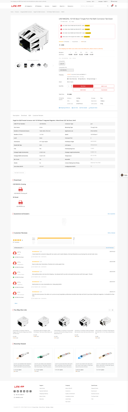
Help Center (42, 388)
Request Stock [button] (93, 107)
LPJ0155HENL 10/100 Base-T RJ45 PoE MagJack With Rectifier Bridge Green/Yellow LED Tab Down (22, 332)
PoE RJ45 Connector (19, 172)
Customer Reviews (38, 115)
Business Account (95, 393)
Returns (68, 107)
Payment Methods (44, 391)
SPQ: (68, 101)
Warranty (42, 399)
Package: (93, 98)
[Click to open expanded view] (33, 38)
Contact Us (67, 391)
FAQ (92, 399)
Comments (43, 256)
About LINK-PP (68, 388)
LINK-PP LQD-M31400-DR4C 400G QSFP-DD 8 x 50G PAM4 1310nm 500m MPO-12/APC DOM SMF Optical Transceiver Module (64, 365)
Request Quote (94, 388)
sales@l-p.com (19, 397)
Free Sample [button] (84, 107)
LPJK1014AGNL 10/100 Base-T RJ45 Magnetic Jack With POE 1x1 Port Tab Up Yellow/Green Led (105, 332)
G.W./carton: (94, 103)
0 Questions (75, 41)
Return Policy (42, 396)
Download (24, 115)
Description (16, 115)
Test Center (67, 401)
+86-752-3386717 (20, 394)
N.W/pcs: (69, 98)
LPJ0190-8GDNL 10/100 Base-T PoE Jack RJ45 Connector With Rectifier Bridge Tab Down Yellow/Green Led (63, 332)
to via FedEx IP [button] (78, 74)
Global (51, 407)
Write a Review (111, 233)
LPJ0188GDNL (63, 70)
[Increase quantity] (71, 85)
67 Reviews (66, 41)
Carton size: (70, 103)
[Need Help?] (111, 1)
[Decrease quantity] (71, 86)
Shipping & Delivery (44, 393)
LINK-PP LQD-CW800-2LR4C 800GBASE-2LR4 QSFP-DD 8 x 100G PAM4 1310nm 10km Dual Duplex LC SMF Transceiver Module (42, 365)
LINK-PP (62, 64)
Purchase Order (94, 396)
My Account (94, 391)
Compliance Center (69, 396)
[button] (96, 78)
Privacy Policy (35, 407)
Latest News (68, 399)
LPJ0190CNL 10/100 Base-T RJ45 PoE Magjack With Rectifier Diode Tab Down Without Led (84, 331)
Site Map (48, 407)
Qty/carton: (94, 101)
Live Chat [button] (75, 107)
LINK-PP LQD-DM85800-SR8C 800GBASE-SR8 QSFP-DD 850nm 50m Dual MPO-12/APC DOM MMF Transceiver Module (22, 365)
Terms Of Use (42, 407)
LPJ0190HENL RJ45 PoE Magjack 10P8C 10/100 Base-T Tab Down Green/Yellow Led (42, 331)
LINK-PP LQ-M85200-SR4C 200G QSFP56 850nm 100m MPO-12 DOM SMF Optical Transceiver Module (105, 365)
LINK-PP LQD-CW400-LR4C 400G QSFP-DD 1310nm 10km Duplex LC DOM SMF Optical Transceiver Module (84, 365)
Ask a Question (111, 213)
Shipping (62, 107)
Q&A (29, 115)
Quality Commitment (70, 393)
